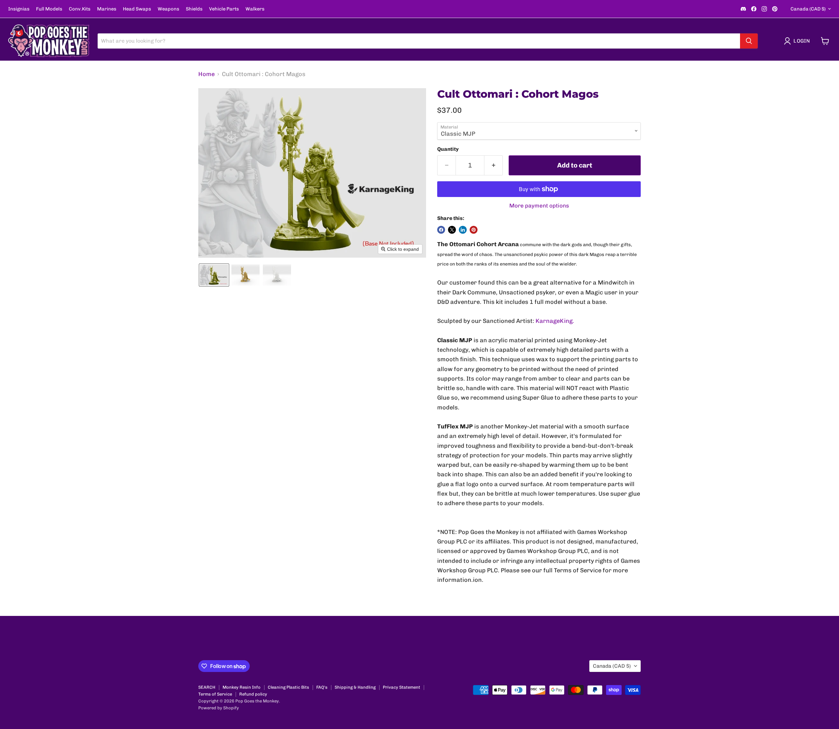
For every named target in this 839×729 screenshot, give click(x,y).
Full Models (49, 9)
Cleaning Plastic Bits (288, 687)
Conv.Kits (79, 9)
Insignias (18, 9)
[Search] (749, 41)
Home (206, 74)
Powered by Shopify (218, 707)
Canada (808, 9)
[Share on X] (452, 230)
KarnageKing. (555, 321)
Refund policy (253, 694)
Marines (106, 9)
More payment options (539, 206)
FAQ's (321, 687)
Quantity (448, 149)
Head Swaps (137, 9)
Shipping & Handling (355, 687)
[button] (798, 41)
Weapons (168, 9)
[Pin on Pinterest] (474, 230)
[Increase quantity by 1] (493, 165)
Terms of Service (215, 694)
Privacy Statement (401, 687)
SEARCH (206, 687)
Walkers (254, 9)
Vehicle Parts (224, 9)
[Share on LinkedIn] (463, 230)
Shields (194, 9)
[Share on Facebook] (441, 230)
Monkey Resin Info (242, 687)
